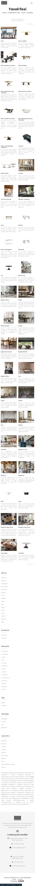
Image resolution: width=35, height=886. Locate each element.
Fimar (2, 595)
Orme (3, 610)
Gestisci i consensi (16, 885)
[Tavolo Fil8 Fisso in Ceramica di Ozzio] (26, 191)
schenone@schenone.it (18, 847)
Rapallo (3, 758)
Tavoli (23, 13)
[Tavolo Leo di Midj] (9, 267)
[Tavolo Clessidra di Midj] (26, 545)
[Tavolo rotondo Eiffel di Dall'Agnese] (9, 318)
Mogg (2, 607)
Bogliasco (4, 744)
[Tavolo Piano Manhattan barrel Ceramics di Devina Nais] (26, 110)
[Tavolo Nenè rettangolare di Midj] (9, 241)
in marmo (4, 672)
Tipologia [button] (5, 714)
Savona (3, 767)
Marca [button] (4, 573)
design (3, 702)
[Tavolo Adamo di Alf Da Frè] (26, 417)
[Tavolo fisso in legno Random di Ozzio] (9, 519)
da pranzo (4, 638)
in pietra (3, 683)
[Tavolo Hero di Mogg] (9, 33)
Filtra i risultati (16, 20)
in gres (3, 657)
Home (4, 13)
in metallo (4, 680)
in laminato (4, 666)
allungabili (4, 719)
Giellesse (3, 598)
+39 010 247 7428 (19, 844)
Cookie (8, 885)
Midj (2, 604)
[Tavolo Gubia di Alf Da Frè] (9, 392)
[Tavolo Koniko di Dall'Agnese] (26, 318)
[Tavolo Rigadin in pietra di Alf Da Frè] (9, 368)
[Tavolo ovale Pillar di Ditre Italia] (9, 493)
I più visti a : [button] (5, 736)
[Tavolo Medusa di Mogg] (9, 467)
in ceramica (4, 654)
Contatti (20, 879)
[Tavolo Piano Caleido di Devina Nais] (26, 33)
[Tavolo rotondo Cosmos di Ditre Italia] (9, 191)
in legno (3, 669)
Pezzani (3, 616)
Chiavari (3, 746)
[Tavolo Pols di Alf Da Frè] (26, 368)
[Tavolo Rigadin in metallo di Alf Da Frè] (26, 343)
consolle (3, 722)
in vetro (3, 689)
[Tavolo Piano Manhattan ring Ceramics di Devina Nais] (9, 83)
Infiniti (3, 601)
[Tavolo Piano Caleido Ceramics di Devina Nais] (9, 110)
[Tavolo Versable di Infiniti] (9, 441)
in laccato (4, 663)
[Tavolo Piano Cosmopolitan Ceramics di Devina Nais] (9, 138)
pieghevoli (4, 727)
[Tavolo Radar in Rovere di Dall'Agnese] (9, 292)
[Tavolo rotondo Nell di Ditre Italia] (9, 165)
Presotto (3, 619)
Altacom (3, 581)
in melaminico (5, 678)
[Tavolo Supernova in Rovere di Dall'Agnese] (9, 343)
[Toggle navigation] (31, 3)
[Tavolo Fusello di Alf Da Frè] (26, 392)
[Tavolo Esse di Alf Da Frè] (9, 417)
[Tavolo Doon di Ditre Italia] (26, 493)
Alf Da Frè (4, 578)
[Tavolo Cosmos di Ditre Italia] (26, 138)
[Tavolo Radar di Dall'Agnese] (26, 292)
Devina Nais (4, 586)
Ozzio (2, 613)
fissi (2, 724)
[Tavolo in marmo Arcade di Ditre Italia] (26, 165)
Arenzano (4, 741)
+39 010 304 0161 (18, 862)
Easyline (3, 592)
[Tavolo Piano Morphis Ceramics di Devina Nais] (9, 57)
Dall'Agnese (4, 584)
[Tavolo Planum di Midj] (26, 217)
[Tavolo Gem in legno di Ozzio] (9, 545)
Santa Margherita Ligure (8, 764)
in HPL (2, 660)
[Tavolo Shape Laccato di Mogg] (26, 441)
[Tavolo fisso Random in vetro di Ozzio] (26, 519)
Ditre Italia (4, 589)
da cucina (4, 635)
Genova (3, 752)
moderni (3, 705)
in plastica (4, 686)
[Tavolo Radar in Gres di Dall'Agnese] (26, 267)
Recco (3, 761)
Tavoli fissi (29, 13)
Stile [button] (3, 698)
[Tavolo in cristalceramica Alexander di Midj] (26, 241)
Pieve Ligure (4, 755)
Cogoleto (4, 749)
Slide (2, 622)
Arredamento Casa (13, 13)
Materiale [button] (5, 646)
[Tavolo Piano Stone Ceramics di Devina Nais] (26, 83)
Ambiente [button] (5, 630)
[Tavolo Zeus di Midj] (9, 217)
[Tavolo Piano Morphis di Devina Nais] (26, 57)
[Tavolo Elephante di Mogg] (26, 467)
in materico (4, 675)
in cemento (4, 651)
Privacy (2, 885)
